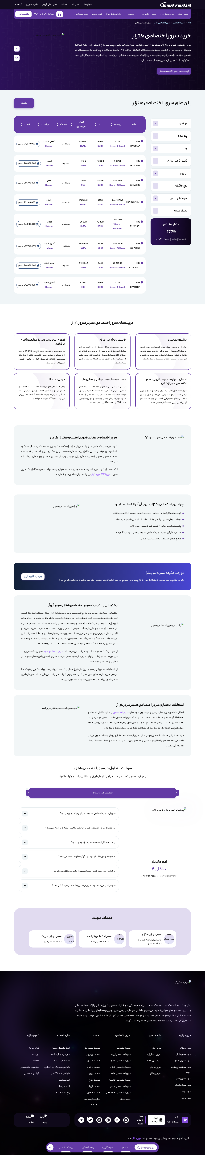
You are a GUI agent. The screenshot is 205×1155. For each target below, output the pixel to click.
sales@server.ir (179, 239)
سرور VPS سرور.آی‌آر (101, 474)
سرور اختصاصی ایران (121, 1054)
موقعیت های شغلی (29, 1067)
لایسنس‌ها (64, 1086)
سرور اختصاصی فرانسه (120, 1080)
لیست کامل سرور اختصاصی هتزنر (174, 71)
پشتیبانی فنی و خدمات (103, 793)
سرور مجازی (185, 1048)
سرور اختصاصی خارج (162, 22)
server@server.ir (168, 876)
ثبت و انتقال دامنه (61, 1048)
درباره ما (88, 4)
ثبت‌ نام (18, 4)
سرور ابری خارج (154, 1061)
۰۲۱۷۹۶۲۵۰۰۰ (162, 239)
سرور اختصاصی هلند (121, 1073)
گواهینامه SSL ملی (60, 1073)
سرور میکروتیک (183, 1085)
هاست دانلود (93, 1067)
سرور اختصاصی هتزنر (120, 1086)
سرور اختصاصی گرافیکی (118, 1093)
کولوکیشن (125, 1099)
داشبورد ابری (23, 14)
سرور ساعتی (155, 1067)
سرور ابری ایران (154, 1054)
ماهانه (24, 103)
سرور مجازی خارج (183, 1061)
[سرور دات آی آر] (175, 4)
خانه (189, 22)
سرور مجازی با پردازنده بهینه (181, 1069)
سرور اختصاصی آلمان (120, 1067)
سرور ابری (183, 14)
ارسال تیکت (155, 1120)
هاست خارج (94, 1080)
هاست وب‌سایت (92, 1048)
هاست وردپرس (93, 1054)
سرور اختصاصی (179, 22)
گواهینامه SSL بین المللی (57, 1067)
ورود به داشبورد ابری (33, 576)
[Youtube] (117, 1119)
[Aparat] (126, 1119)
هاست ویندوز (93, 1061)
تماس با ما (75, 4)
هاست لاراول (94, 1086)
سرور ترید (186, 1091)
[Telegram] (81, 1119)
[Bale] (90, 1119)
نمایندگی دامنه (62, 1061)
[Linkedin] (108, 1119)
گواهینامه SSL (113, 14)
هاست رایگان (93, 1093)
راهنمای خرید (87, 1147)
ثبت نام (125, 1147)
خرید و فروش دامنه (60, 1054)
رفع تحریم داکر (62, 1093)
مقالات (64, 4)
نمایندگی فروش (49, 4)
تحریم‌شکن (63, 1080)
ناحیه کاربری (32, 4)
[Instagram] (99, 1119)
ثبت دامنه (97, 14)
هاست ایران (94, 1073)
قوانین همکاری (31, 1073)
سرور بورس (186, 1098)
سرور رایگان (155, 1073)
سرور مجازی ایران (183, 1054)
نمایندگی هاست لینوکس (91, 1101)
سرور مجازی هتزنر (183, 1079)
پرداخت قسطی (66, 1147)
